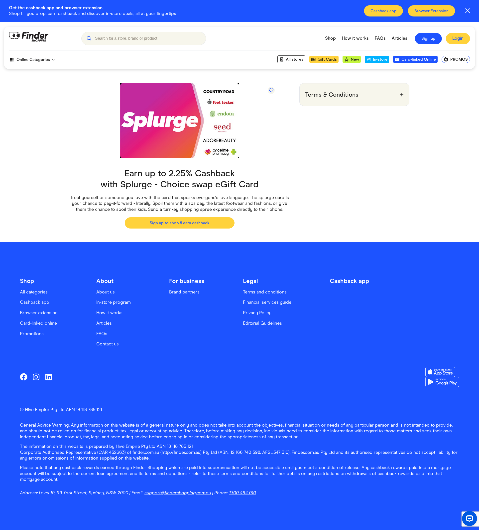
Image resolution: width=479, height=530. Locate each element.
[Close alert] (467, 10)
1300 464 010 (242, 493)
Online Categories (33, 59)
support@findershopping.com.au (177, 493)
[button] (89, 38)
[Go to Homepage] (41, 38)
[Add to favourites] (271, 90)
